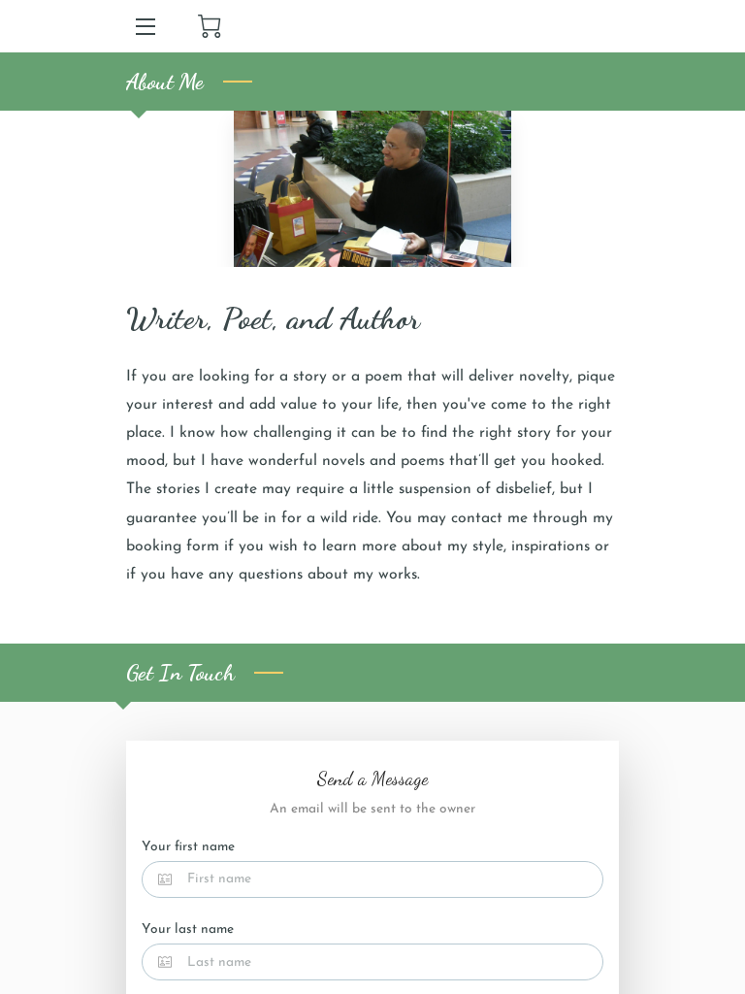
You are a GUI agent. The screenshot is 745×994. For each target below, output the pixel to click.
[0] (209, 26)
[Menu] (144, 27)
